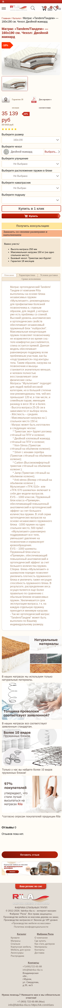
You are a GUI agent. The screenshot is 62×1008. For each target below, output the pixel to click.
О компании (41, 937)
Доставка (39, 952)
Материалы (41, 946)
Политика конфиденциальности (31, 926)
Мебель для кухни (20, 949)
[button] (6, 59)
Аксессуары (17, 952)
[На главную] (18, 9)
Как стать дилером (45, 943)
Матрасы (16, 940)
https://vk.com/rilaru (42, 1005)
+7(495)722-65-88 (32, 966)
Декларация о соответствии (45, 103)
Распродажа (17, 956)
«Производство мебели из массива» (31, 923)
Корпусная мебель (21, 946)
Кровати (15, 937)
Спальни (15, 943)
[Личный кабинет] (38, 9)
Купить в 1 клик (31, 208)
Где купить (40, 940)
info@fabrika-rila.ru (33, 969)
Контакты (39, 949)
